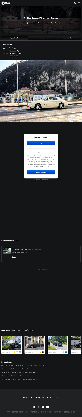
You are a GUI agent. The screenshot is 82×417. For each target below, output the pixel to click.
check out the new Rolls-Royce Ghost (16, 376)
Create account (41, 172)
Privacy (58, 412)
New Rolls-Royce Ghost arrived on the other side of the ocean (24, 365)
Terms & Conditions (41, 412)
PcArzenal (13, 51)
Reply (14, 257)
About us (27, 398)
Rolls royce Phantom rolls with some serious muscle (20, 379)
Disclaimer (69, 412)
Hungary (19, 53)
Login (41, 143)
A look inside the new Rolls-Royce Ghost (17, 369)
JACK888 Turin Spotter (25, 249)
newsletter (53, 398)
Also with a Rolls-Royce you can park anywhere (19, 372)
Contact (39, 398)
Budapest (13, 53)
